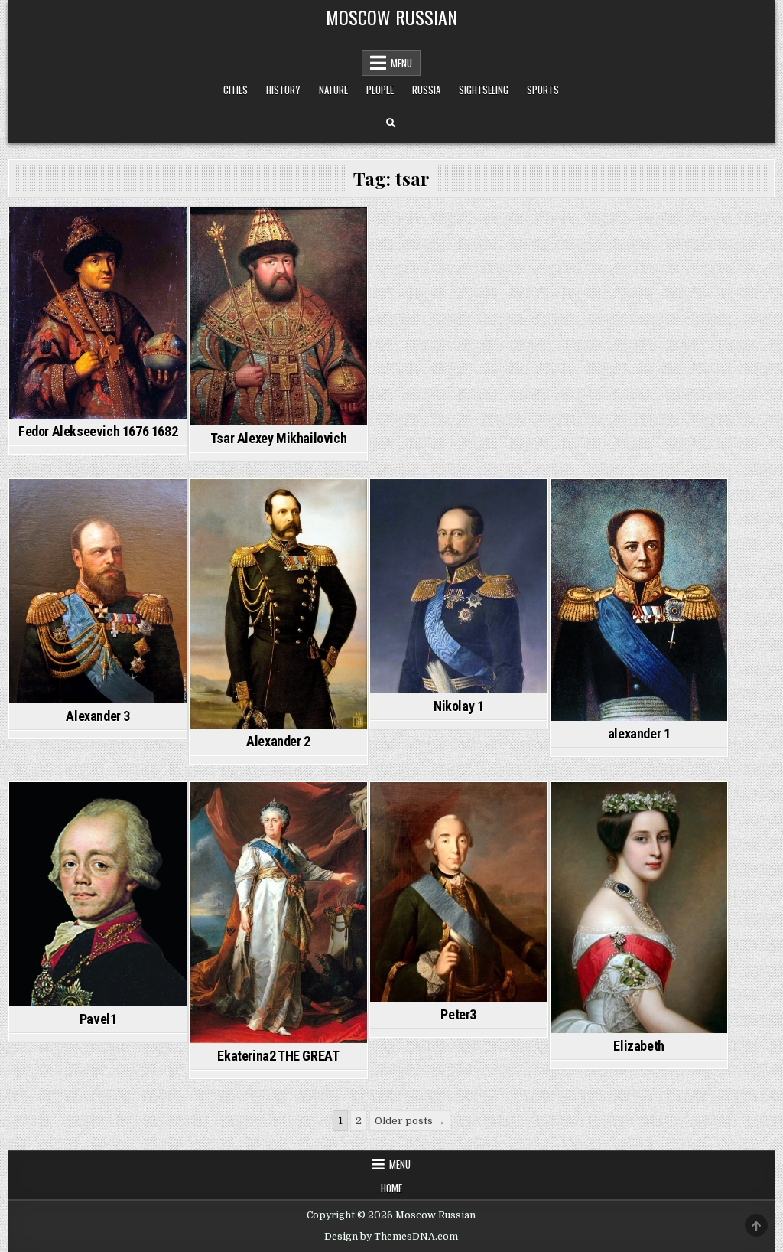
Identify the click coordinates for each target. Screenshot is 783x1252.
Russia (426, 89)
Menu (401, 62)
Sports (543, 89)
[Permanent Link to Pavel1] (98, 894)
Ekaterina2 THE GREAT (278, 1056)
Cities (235, 89)
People (380, 89)
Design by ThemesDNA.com (391, 1236)
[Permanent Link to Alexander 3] (98, 591)
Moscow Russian (391, 17)
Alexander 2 (278, 741)
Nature (333, 89)
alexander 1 (639, 733)
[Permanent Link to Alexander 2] (278, 604)
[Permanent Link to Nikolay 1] (458, 586)
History (283, 89)
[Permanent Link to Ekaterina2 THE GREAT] (278, 912)
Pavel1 (98, 1019)
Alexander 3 (98, 716)
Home (391, 1187)
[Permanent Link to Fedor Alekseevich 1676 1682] (98, 313)
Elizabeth (638, 1046)
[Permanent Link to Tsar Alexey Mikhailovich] (278, 316)
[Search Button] (391, 123)
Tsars (98, 233)
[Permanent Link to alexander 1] (639, 600)
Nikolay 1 (458, 706)
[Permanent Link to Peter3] (458, 892)
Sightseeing (483, 89)
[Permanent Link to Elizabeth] (639, 907)
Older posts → (410, 1120)
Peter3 (458, 1014)
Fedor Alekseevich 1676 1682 (97, 431)
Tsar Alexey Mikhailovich (278, 438)
